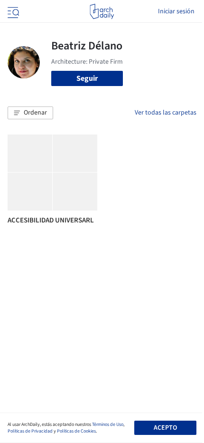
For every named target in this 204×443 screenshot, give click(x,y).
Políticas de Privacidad (30, 431)
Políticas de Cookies (76, 431)
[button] (30, 113)
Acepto (165, 428)
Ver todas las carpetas (165, 112)
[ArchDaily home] (102, 11)
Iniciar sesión (176, 11)
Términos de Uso (107, 424)
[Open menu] (12, 11)
